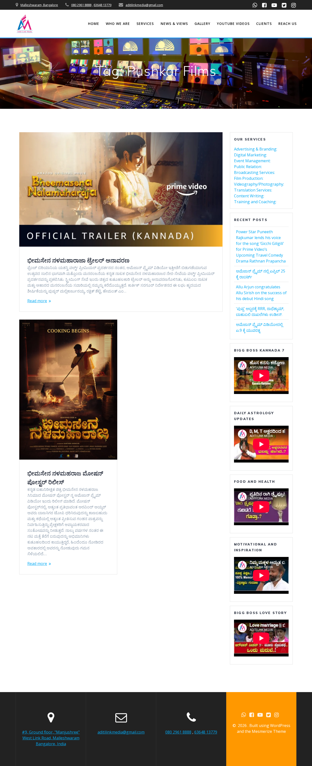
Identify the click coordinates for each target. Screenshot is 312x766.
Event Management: (252, 160)
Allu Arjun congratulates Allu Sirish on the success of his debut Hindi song (261, 292)
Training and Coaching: (255, 201)
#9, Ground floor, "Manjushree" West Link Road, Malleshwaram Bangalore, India (51, 737)
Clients (264, 23)
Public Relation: (248, 166)
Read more (37, 300)
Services (145, 23)
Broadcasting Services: (254, 172)
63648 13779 (102, 5)
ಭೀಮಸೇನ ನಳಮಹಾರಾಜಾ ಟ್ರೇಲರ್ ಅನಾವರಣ (78, 260)
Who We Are (118, 23)
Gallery (202, 23)
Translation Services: (253, 190)
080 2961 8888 (81, 5)
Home (93, 23)
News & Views (174, 23)
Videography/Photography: (259, 184)
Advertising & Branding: (255, 149)
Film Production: (248, 178)
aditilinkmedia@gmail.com (144, 5)
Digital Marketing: (250, 155)
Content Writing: (249, 196)
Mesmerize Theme (269, 731)
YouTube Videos (233, 23)
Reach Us (287, 23)
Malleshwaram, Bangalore (39, 5)
